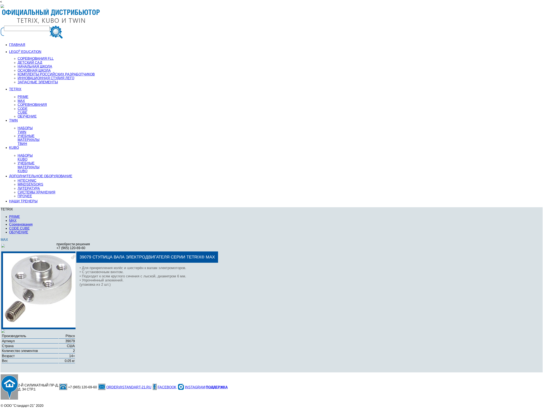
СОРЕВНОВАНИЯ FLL (36, 58)
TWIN (13, 120)
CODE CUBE (23, 110)
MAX (21, 101)
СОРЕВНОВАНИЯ (32, 104)
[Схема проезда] (9, 387)
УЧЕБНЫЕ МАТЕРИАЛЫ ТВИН (28, 140)
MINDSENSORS (30, 184)
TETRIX (15, 89)
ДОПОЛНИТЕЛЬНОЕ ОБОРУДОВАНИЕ (40, 176)
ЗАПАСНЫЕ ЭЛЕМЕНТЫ (38, 82)
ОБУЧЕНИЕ (27, 116)
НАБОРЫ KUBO (25, 157)
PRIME (23, 97)
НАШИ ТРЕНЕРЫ (23, 201)
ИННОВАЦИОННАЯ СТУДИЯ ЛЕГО (46, 78)
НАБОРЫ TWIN (25, 130)
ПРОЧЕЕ (25, 196)
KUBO (14, 147)
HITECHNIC (27, 180)
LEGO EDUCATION (25, 52)
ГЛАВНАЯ (17, 45)
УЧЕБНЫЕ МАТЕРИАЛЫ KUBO (28, 167)
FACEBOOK (167, 387)
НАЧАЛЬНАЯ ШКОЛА (35, 66)
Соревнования (21, 224)
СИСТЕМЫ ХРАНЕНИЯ (36, 192)
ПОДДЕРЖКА (217, 387)
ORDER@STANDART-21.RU (128, 387)
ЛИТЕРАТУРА (29, 188)
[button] (73, 257)
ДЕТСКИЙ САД (30, 62)
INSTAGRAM (195, 387)
